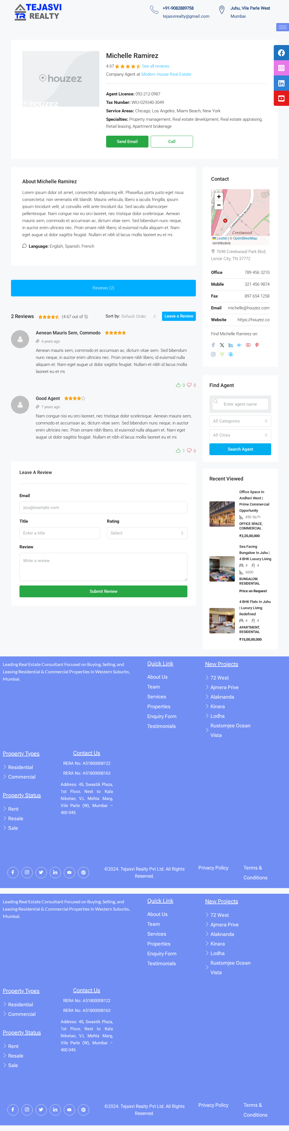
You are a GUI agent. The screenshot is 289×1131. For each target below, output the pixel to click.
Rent (13, 809)
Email (24, 495)
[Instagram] (214, 354)
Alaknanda (222, 697)
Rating (113, 521)
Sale (13, 828)
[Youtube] (69, 872)
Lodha (218, 716)
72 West (220, 678)
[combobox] (139, 316)
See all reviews (155, 66)
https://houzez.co (254, 319)
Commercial (22, 777)
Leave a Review (179, 316)
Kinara (218, 706)
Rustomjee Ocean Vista (231, 730)
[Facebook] (214, 345)
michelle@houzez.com (249, 307)
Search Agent (240, 449)
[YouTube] (249, 345)
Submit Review (103, 591)
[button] (179, 385)
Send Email (127, 141)
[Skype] (232, 354)
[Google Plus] (240, 345)
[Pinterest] (258, 345)
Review (26, 546)
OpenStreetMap (245, 238)
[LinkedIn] (232, 345)
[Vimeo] (223, 354)
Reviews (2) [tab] (103, 287)
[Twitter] (223, 345)
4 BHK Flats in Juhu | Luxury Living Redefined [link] (255, 608)
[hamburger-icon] (282, 27)
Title (23, 521)
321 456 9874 (257, 284)
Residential (20, 767)
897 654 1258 (257, 296)
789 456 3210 (257, 272)
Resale (15, 818)
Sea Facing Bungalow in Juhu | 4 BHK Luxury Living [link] (255, 552)
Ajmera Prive (225, 687)
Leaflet (221, 238)
